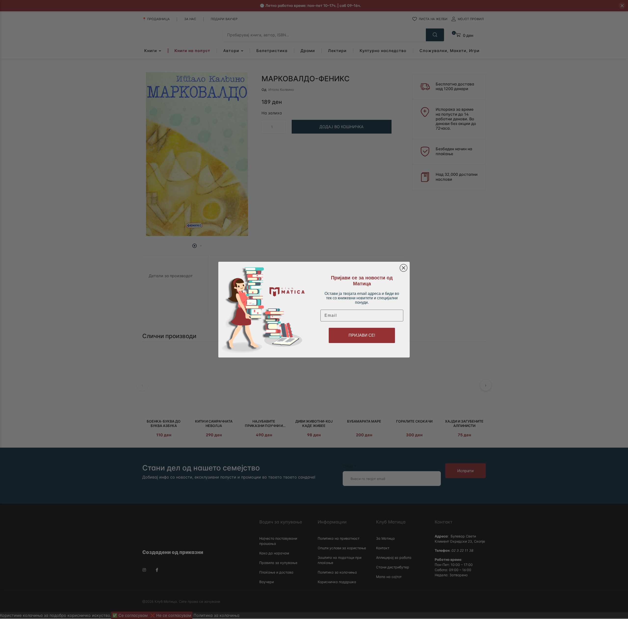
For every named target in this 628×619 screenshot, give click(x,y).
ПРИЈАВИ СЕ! (362, 335)
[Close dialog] (403, 268)
